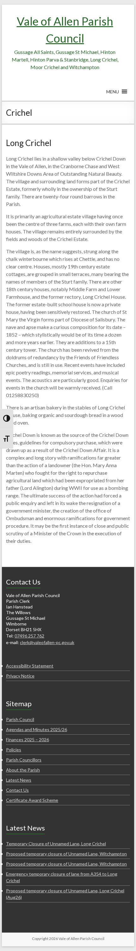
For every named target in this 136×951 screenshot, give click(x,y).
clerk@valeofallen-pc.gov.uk (47, 642)
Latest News (18, 780)
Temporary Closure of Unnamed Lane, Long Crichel (56, 843)
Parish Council (20, 719)
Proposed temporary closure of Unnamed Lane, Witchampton (66, 853)
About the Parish (23, 769)
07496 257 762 (29, 635)
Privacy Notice (20, 675)
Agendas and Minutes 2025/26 (36, 729)
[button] (112, 94)
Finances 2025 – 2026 (27, 739)
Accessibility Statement (29, 665)
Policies (13, 749)
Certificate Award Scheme (32, 800)
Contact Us (17, 790)
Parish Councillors (23, 759)
